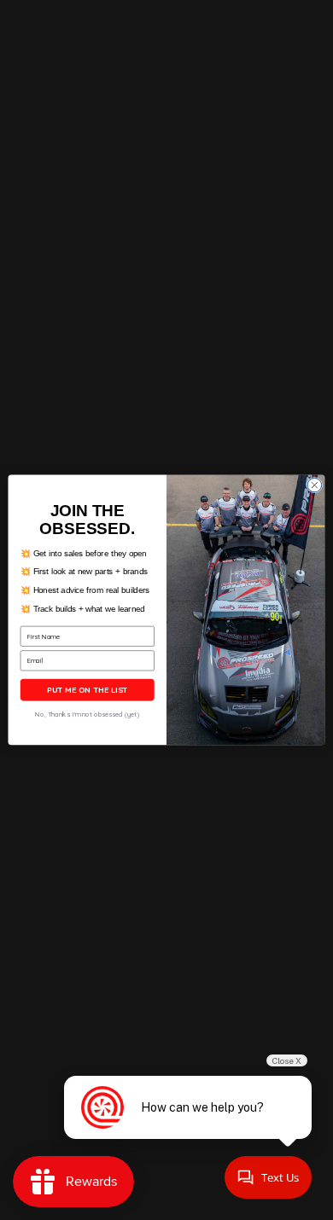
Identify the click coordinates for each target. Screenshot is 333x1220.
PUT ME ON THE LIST (87, 690)
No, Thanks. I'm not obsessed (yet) (87, 715)
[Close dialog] (314, 486)
